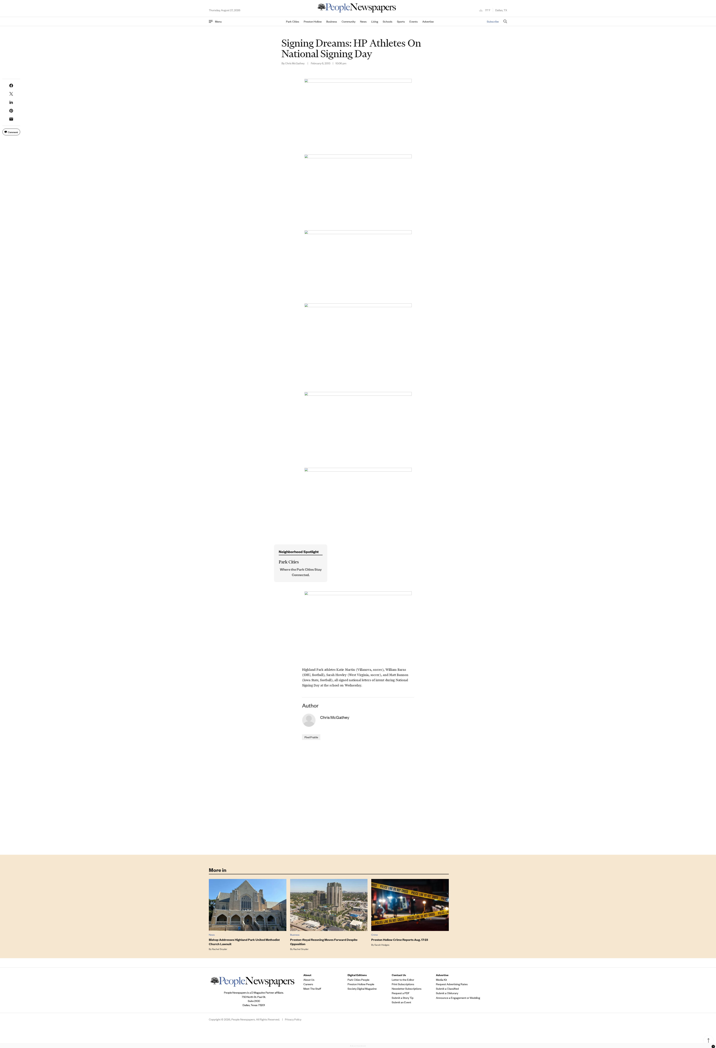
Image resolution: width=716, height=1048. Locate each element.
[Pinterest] (11, 111)
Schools (387, 21)
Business (331, 21)
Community (348, 21)
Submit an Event (401, 1002)
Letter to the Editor (403, 979)
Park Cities (292, 21)
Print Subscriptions (403, 984)
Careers (308, 984)
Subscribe (493, 21)
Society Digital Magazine (362, 988)
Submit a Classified (447, 988)
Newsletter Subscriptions (406, 988)
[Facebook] (11, 85)
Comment (13, 132)
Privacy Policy (293, 1019)
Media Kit (441, 979)
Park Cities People (358, 979)
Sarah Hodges (381, 944)
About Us (308, 979)
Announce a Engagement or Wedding (458, 997)
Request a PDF (400, 993)
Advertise (428, 21)
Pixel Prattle (311, 737)
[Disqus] (358, 797)
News (363, 21)
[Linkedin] (11, 102)
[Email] (11, 119)
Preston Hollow (313, 21)
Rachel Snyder (219, 949)
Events (413, 21)
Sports (401, 21)
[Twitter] (11, 94)
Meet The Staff (312, 988)
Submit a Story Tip (402, 997)
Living (374, 21)
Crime (374, 934)
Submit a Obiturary (447, 993)
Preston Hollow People (361, 984)
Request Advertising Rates (452, 984)
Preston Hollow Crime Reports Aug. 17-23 (399, 939)
